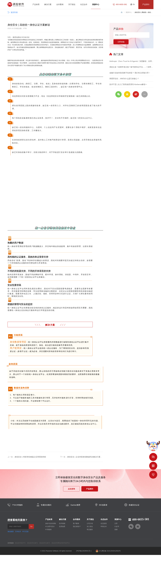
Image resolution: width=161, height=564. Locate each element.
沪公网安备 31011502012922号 (110, 551)
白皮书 (116, 526)
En (134, 4)
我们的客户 (76, 526)
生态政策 (104, 523)
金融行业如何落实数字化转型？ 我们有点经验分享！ (129, 73)
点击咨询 (71, 489)
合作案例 (59, 4)
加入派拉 (90, 526)
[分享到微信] (118, 94)
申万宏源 (25, 531)
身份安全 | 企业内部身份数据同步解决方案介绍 (85, 457)
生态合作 (83, 4)
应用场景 (62, 526)
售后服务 (90, 529)
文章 (115, 523)
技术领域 (62, 523)
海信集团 (11, 531)
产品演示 (89, 489)
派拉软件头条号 (44, 543)
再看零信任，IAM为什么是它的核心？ (124, 79)
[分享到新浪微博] (136, 94)
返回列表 (14, 12)
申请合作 (104, 526)
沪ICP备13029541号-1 (84, 551)
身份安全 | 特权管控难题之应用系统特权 (30, 457)
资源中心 (95, 4)
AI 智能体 (48, 529)
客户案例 (76, 523)
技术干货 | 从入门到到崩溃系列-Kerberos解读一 (128, 84)
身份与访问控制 (50, 523)
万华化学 (18, 531)
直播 (115, 529)
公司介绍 (90, 523)
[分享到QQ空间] (127, 94)
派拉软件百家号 (32, 543)
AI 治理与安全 (50, 526)
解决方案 (47, 4)
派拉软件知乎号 (20, 543)
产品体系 (35, 4)
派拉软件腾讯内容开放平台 (61, 543)
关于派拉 (71, 4)
